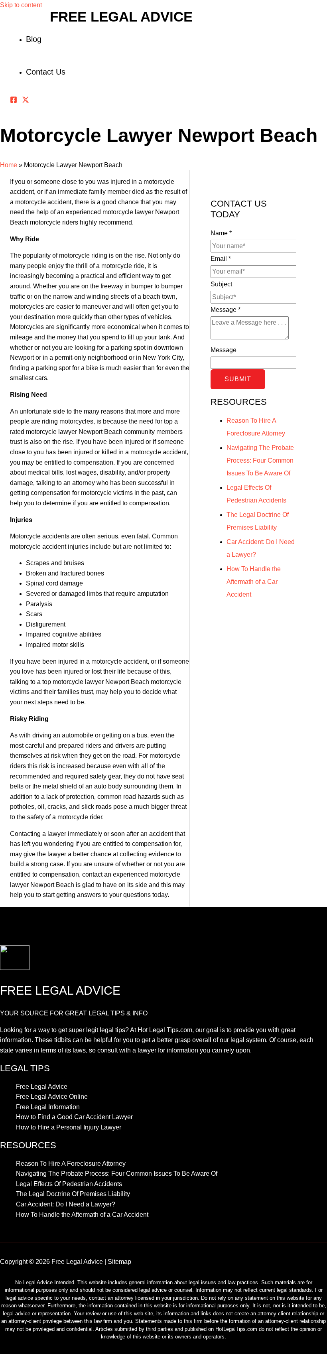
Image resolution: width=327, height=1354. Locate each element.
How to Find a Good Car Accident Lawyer (74, 1117)
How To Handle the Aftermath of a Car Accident (254, 582)
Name (221, 233)
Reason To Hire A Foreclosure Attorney (71, 1163)
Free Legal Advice (121, 16)
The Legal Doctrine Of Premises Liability (73, 1193)
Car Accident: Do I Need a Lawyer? (65, 1204)
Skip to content (21, 5)
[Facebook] (13, 101)
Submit (238, 379)
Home (8, 165)
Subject (221, 284)
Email (221, 258)
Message (225, 309)
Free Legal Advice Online (52, 1096)
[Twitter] (25, 101)
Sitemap (119, 1261)
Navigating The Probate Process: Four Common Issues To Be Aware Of (260, 460)
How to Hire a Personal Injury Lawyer (68, 1127)
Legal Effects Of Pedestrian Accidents (69, 1184)
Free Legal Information (48, 1107)
